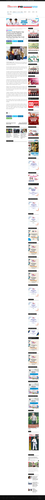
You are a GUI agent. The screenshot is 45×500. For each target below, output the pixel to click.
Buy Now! (22, 0)
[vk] (31, 0)
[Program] (9, 131)
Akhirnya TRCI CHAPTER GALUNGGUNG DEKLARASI (22, 123)
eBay (7, 30)
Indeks (24, 0)
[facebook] (27, 0)
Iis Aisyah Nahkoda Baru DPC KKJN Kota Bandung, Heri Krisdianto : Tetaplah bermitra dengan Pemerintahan (16, 135)
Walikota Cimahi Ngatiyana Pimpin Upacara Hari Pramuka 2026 (33, 458)
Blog (16, 0)
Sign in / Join (14, 0)
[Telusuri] (37, 16)
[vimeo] (30, 0)
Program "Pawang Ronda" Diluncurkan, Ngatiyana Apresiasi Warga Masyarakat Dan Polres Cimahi (9, 135)
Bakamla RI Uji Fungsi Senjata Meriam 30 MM (11, 123)
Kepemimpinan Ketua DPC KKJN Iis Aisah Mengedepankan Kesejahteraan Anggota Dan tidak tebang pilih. (35, 478)
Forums (19, 0)
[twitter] (28, 0)
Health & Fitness (10, 30)
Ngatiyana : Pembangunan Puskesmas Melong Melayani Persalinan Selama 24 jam (34, 490)
